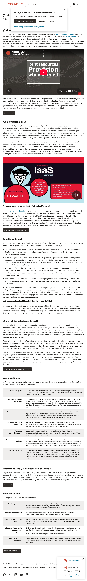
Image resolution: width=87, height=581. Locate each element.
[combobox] (48, 4)
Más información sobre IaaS (12, 550)
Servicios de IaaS (9, 113)
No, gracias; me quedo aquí (46, 21)
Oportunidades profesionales (11, 567)
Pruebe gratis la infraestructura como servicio (17, 369)
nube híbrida (71, 36)
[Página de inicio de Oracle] (15, 4)
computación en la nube (65, 34)
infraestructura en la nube (15, 211)
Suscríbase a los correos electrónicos (34, 567)
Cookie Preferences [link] (42, 564)
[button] (4, 4)
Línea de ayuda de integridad (55, 567)
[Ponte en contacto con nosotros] (83, 4)
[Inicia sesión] (78, 4)
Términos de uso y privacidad (25, 564)
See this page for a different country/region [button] (29, 27)
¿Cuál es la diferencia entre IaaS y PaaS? (15, 230)
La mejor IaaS (8, 485)
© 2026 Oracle (7, 564)
